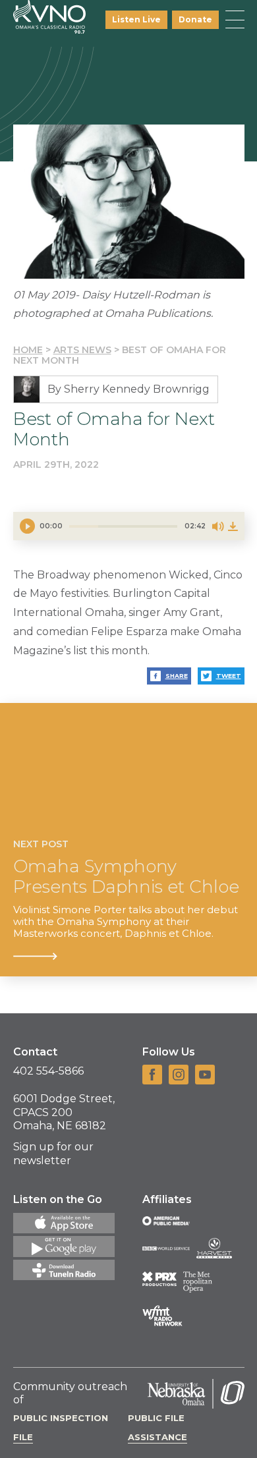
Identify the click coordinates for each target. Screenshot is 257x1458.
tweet (228, 675)
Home (28, 350)
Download (232, 526)
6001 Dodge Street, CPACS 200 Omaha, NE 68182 (64, 1112)
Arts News (82, 350)
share (176, 675)
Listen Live (136, 19)
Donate (195, 19)
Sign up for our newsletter (53, 1153)
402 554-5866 (48, 1071)
